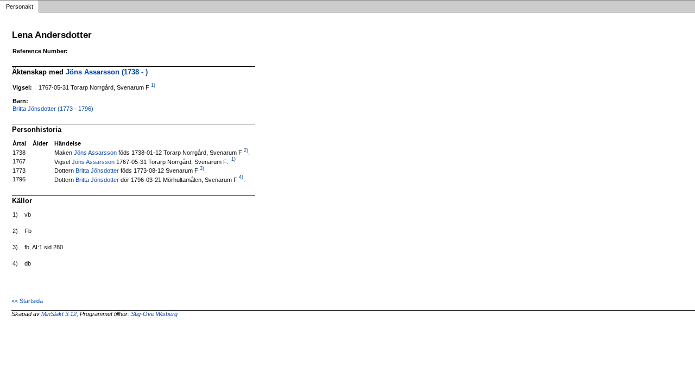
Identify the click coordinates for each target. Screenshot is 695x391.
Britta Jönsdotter (97, 170)
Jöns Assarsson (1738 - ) (107, 72)
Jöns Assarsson (95, 152)
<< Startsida (27, 301)
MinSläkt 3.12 (59, 314)
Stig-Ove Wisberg (154, 314)
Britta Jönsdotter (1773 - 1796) (52, 108)
